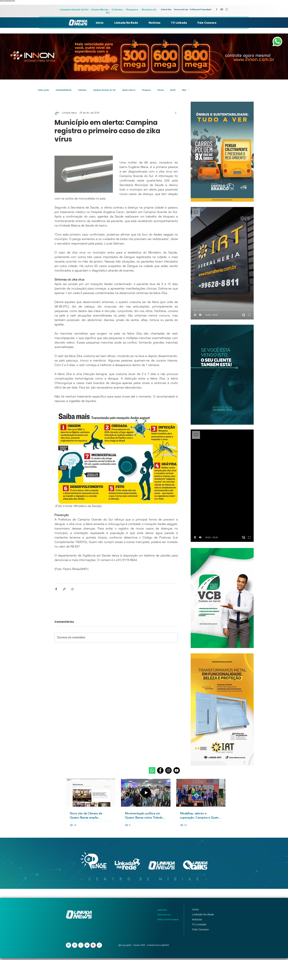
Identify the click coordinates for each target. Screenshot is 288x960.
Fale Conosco (200, 929)
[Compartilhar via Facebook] (56, 589)
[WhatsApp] (81, 945)
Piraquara (132, 9)
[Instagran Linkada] (226, 9)
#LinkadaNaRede (64, 90)
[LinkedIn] (87, 945)
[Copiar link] (99, 945)
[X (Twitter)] (75, 945)
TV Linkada (199, 924)
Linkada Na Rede (203, 914)
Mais (184, 90)
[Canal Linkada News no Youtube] (221, 9)
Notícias (197, 919)
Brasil (172, 90)
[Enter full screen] (249, 315)
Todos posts (43, 90)
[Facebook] (160, 770)
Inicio (195, 909)
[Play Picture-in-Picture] (243, 315)
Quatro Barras (99, 9)
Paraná (161, 90)
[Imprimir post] (72, 589)
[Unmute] (200, 315)
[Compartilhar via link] (64, 589)
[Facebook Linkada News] (216, 9)
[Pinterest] (93, 945)
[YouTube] (176, 770)
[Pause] (195, 315)
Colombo (117, 9)
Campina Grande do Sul (74, 9)
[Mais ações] (176, 113)
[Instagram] (168, 770)
